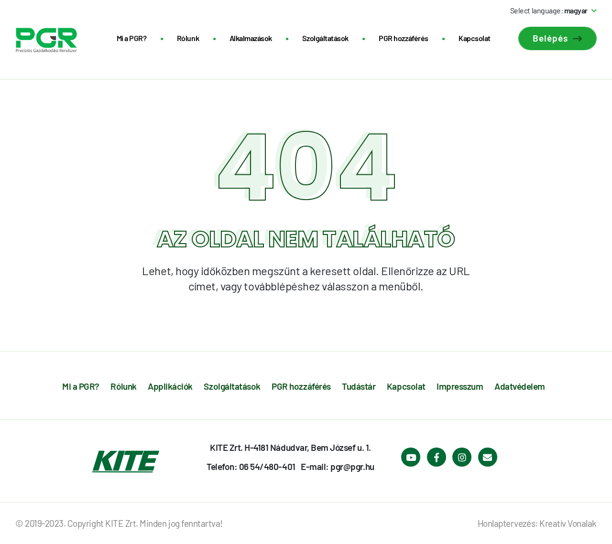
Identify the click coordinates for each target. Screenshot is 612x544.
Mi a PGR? (132, 38)
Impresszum (460, 386)
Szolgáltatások (325, 38)
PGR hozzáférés (403, 38)
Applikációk (170, 386)
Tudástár (358, 386)
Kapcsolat (475, 38)
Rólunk (188, 38)
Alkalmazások (251, 38)
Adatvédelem (519, 386)
